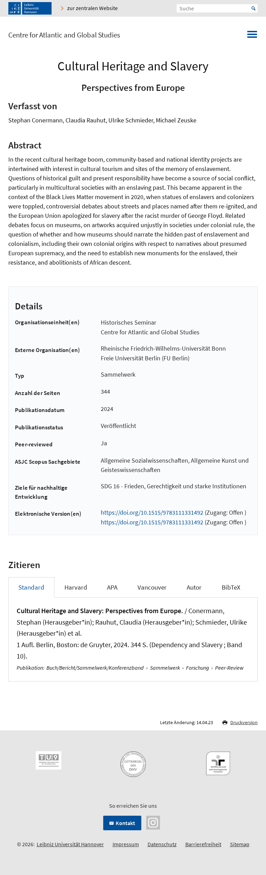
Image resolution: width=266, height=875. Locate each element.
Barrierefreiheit (203, 844)
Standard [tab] (31, 587)
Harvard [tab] (75, 587)
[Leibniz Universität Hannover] (30, 8)
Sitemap (239, 844)
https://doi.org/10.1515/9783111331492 (152, 512)
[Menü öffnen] (252, 36)
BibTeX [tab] (231, 587)
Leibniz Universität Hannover (70, 844)
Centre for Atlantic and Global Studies (64, 35)
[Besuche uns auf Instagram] (153, 821)
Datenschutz (162, 844)
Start (253, 8)
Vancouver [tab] (152, 587)
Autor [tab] (194, 587)
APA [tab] (112, 587)
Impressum (126, 844)
